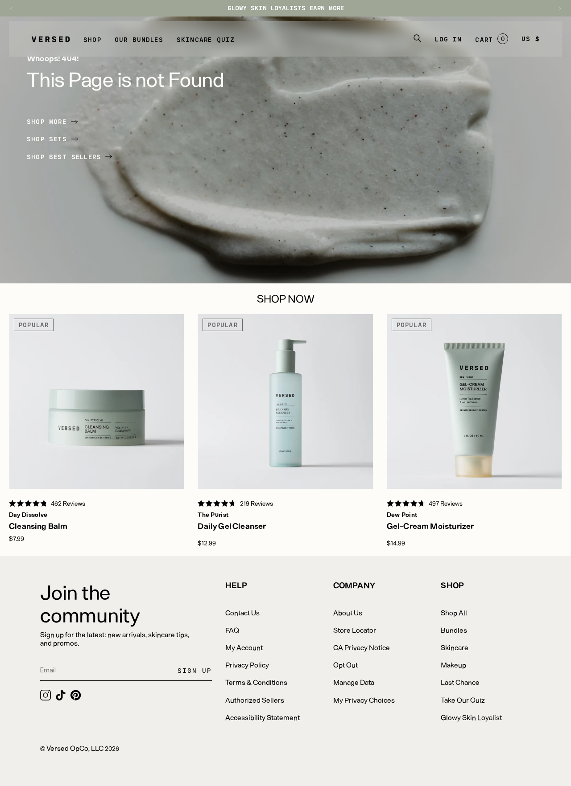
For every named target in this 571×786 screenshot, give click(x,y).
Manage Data (353, 682)
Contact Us (242, 612)
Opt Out (345, 664)
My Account (244, 647)
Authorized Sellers (254, 700)
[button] (92, 39)
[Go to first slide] (555, 8)
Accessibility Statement (262, 717)
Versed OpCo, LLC (74, 748)
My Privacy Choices (364, 700)
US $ (530, 38)
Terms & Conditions (256, 682)
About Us (347, 612)
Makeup (453, 664)
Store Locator (354, 630)
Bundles (454, 630)
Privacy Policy (247, 664)
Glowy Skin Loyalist (471, 717)
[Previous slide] (15, 8)
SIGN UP (195, 670)
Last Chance (460, 682)
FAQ (232, 630)
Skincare (454, 647)
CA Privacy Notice (361, 647)
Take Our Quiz (463, 700)
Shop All (454, 612)
